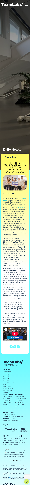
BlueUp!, (21, 208)
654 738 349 (18, 404)
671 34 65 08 (6, 402)
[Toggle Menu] (26, 4)
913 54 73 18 (6, 379)
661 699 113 (6, 388)
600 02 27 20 (11, 418)
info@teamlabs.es (8, 412)
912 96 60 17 (6, 382)
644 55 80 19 (12, 414)
